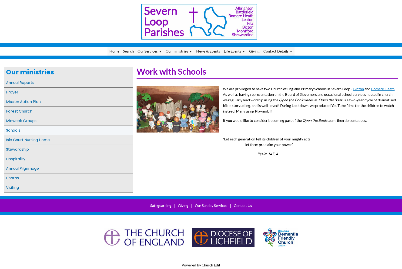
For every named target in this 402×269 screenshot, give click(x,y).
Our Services (147, 51)
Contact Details (275, 51)
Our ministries (177, 51)
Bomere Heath (383, 88)
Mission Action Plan (23, 101)
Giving (254, 51)
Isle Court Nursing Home (28, 140)
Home (114, 51)
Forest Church (19, 111)
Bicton (358, 88)
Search (128, 51)
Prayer (12, 92)
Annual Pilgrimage (22, 168)
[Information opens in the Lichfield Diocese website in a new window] (280, 249)
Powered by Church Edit (201, 265)
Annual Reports (20, 82)
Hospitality (15, 159)
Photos (12, 178)
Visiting (12, 187)
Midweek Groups (21, 120)
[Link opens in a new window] (144, 249)
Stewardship (17, 149)
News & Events (208, 51)
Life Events (232, 51)
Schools (13, 130)
